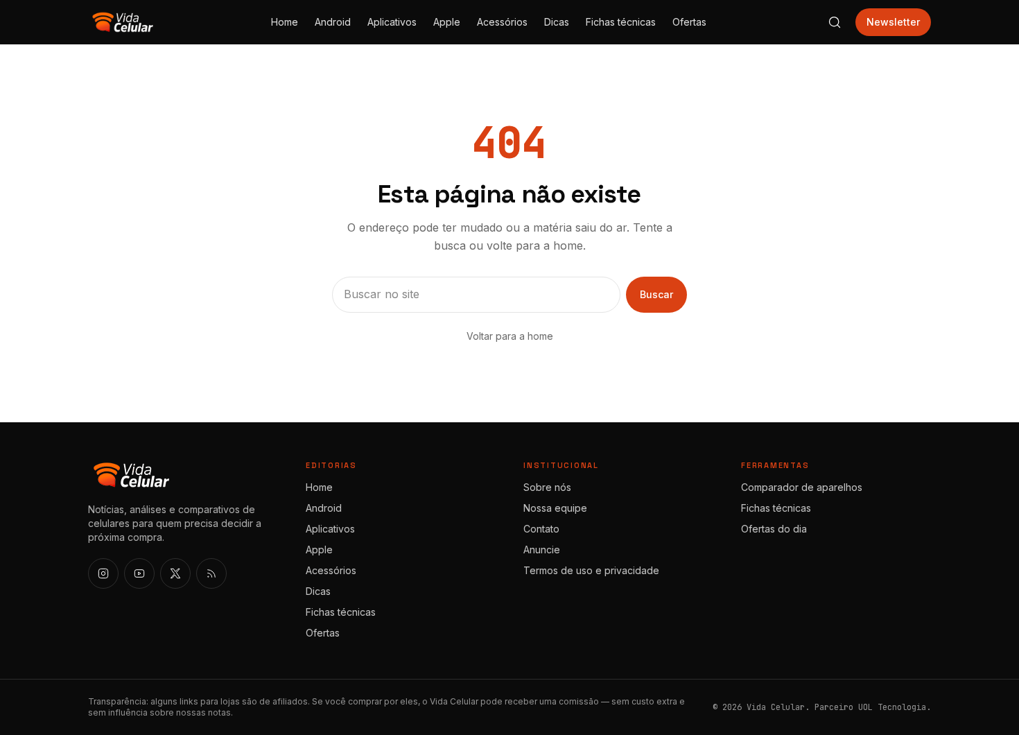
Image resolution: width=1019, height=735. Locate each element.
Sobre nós (547, 487)
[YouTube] (139, 573)
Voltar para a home (510, 336)
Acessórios (502, 22)
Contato (541, 529)
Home (284, 22)
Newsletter (893, 22)
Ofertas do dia (774, 529)
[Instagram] (103, 573)
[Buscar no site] (834, 22)
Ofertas (689, 22)
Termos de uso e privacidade (591, 570)
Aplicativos (392, 22)
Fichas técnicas (621, 22)
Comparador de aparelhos (801, 487)
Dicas (556, 22)
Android (333, 22)
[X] (175, 573)
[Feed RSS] (211, 573)
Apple (446, 22)
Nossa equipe (555, 508)
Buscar (656, 294)
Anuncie (541, 549)
